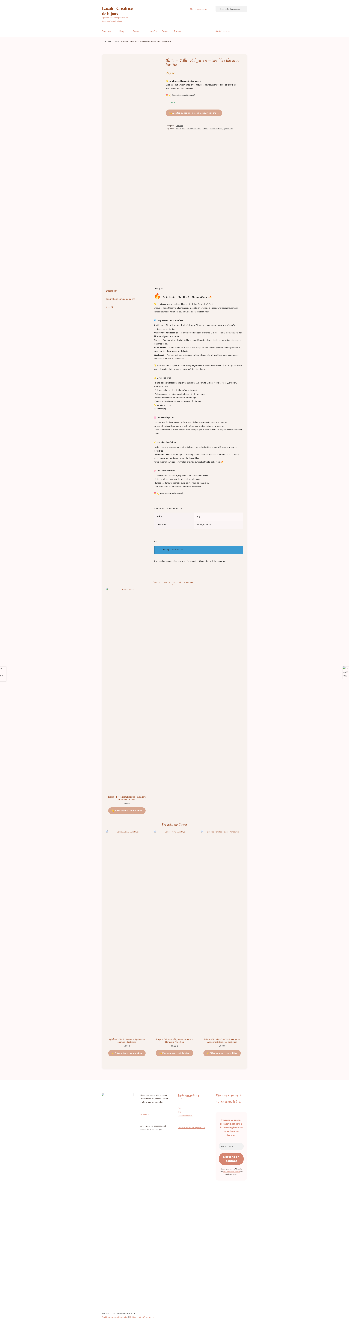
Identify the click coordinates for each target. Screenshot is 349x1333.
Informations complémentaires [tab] (120, 299)
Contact (165, 31)
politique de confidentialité (231, 1172)
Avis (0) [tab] (109, 307)
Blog (121, 31)
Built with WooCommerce (141, 1317)
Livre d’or (152, 31)
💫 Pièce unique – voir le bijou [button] (127, 810)
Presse (177, 31)
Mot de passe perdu (198, 9)
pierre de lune (216, 129)
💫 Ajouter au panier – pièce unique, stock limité (194, 112)
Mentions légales (185, 1116)
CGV (179, 1112)
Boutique (106, 31)
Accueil (108, 41)
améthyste (181, 129)
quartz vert (228, 129)
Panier (136, 31)
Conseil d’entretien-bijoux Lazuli (191, 1128)
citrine (205, 129)
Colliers (116, 41)
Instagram (144, 1114)
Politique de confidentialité (115, 1317)
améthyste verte (194, 129)
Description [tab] (111, 291)
